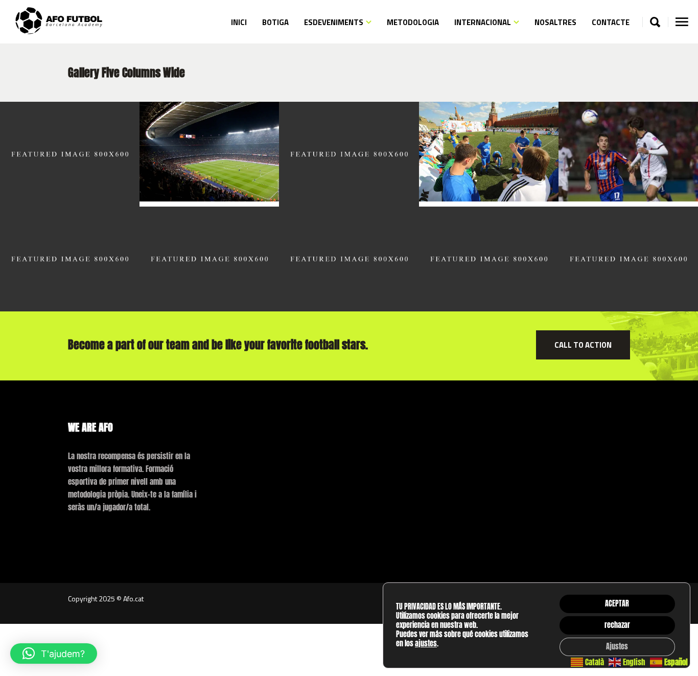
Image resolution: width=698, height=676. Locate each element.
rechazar (617, 625)
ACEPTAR (617, 603)
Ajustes (617, 646)
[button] (53, 653)
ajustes (426, 643)
